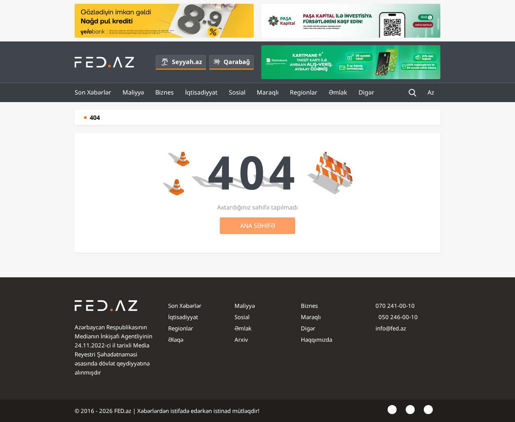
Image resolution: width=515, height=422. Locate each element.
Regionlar (303, 92)
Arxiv (241, 339)
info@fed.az (391, 328)
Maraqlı (268, 92)
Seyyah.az (187, 62)
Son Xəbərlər (93, 92)
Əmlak (338, 92)
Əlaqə (175, 339)
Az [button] (432, 92)
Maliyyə (133, 92)
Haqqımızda (316, 339)
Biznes (164, 92)
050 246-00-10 (397, 317)
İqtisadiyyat (201, 92)
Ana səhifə (257, 226)
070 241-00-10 (395, 305)
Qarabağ (237, 62)
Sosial (237, 92)
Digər (366, 92)
